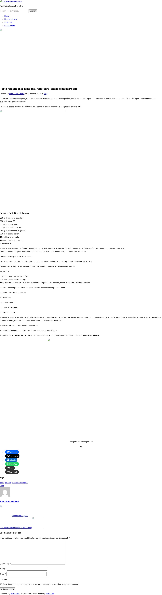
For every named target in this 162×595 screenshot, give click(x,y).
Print (2, 486)
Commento (5, 564)
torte (25, 483)
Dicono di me (9, 25)
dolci (2, 483)
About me (8, 22)
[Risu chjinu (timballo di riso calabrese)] (37, 528)
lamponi (8, 483)
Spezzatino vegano (20, 516)
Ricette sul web (10, 19)
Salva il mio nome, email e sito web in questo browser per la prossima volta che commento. (41, 584)
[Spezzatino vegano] (5, 516)
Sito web (3, 579)
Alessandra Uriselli (16, 94)
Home (6, 16)
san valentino (17, 483)
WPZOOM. (50, 593)
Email (3, 574)
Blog (45, 94)
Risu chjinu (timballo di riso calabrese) (16, 528)
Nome (3, 569)
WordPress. (15, 593)
